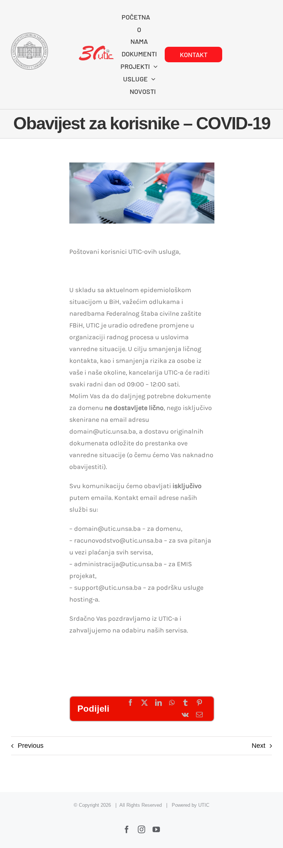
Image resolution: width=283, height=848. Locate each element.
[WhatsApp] (171, 703)
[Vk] (185, 715)
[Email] (199, 715)
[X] (144, 703)
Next (258, 745)
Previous (30, 745)
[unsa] (29, 36)
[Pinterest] (199, 703)
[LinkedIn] (158, 703)
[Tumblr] (185, 703)
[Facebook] (130, 703)
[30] (96, 49)
